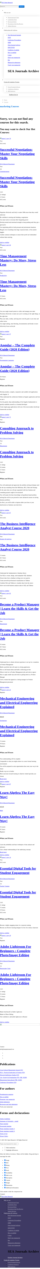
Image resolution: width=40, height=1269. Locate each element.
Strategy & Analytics (5, 539)
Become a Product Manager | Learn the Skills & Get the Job (19, 609)
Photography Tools (5, 968)
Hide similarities (10, 1147)
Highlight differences (12, 1150)
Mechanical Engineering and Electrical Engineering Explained (19, 703)
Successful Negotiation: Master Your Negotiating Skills (17, 154)
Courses (6, 102)
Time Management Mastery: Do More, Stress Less (18, 260)
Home (5, 100)
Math (1, 810)
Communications (4, 171)
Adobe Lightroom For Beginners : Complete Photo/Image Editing (15, 951)
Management (3, 446)
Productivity (3, 275)
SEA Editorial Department (7, 164)
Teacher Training (4, 886)
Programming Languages (7, 360)
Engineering (3, 720)
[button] (24, 77)
